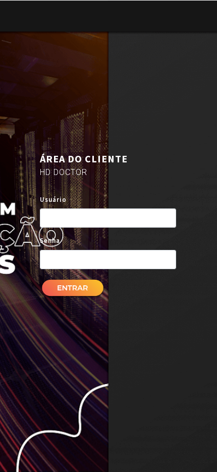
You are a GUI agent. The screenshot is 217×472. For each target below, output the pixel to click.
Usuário (53, 199)
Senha (50, 240)
